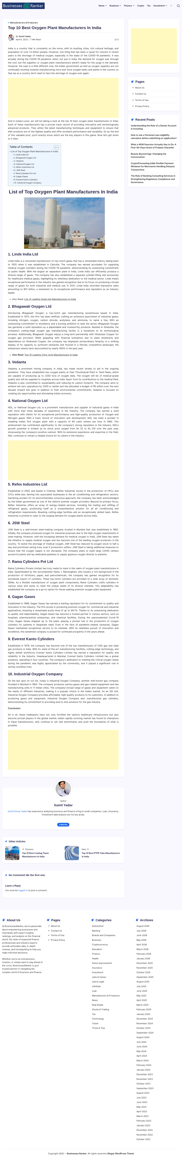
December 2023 (144, 1074)
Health (95, 958)
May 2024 (141, 1051)
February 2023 (143, 1120)
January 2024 (143, 1069)
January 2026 (143, 958)
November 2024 (144, 1023)
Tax (94, 1014)
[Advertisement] (63, 98)
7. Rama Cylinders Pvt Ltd (25, 173)
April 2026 (141, 944)
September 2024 (145, 1032)
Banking (96, 930)
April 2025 (141, 1000)
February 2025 (143, 1009)
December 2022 (144, 1130)
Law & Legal (98, 981)
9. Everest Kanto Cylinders (26, 179)
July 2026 (141, 930)
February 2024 (143, 1065)
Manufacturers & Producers (106, 995)
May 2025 (141, 995)
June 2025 (141, 991)
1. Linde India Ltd (21, 154)
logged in (23, 890)
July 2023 (141, 1097)
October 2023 (143, 1083)
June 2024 (141, 1046)
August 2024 (142, 1037)
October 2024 (143, 1028)
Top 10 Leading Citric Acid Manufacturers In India (51, 354)
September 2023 (145, 1088)
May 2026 (141, 940)
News (95, 1000)
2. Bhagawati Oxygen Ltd (25, 158)
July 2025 (141, 986)
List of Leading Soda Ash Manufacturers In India (50, 299)
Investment (97, 972)
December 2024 (144, 1018)
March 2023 (142, 1116)
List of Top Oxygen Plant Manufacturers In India (34, 151)
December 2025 (144, 963)
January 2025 (143, 1014)
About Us (139, 87)
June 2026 (141, 935)
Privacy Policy (142, 106)
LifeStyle (96, 986)
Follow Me (63, 824)
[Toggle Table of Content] (55, 147)
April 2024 (141, 1055)
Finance (96, 953)
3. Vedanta (18, 161)
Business (96, 940)
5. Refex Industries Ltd (24, 167)
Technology (98, 1018)
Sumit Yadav (25, 36)
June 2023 (141, 1102)
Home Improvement (102, 963)
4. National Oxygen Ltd (24, 164)
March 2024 (142, 1060)
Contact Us (140, 93)
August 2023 (142, 1093)
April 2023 (141, 1111)
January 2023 (143, 1125)
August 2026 (142, 926)
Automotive (98, 926)
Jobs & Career (99, 977)
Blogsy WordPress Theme (120, 1153)
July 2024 (141, 1042)
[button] (178, 5)
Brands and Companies (103, 935)
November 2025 (144, 967)
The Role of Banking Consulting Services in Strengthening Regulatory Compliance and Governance (153, 179)
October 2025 (143, 972)
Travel (95, 1023)
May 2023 (141, 1107)
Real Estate (97, 1005)
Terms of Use (142, 100)
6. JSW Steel (19, 170)
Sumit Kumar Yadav (17, 811)
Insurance (97, 967)
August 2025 (142, 981)
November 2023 (144, 1079)
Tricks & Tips (98, 1028)
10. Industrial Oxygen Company (27, 183)
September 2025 (144, 977)
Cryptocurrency (100, 944)
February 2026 (143, 953)
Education (97, 949)
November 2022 (144, 1134)
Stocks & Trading (100, 1009)
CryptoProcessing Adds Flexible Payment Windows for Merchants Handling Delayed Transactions (152, 166)
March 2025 (142, 1005)
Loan (94, 991)
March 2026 (142, 949)
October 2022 (143, 1139)
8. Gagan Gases (21, 176)
